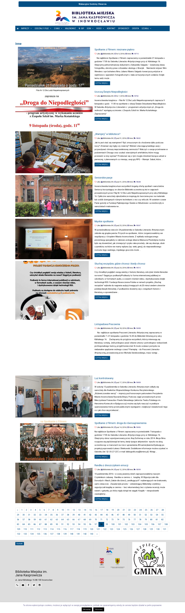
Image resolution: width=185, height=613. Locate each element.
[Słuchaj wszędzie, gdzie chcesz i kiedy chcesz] (52, 290)
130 (158, 529)
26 (151, 510)
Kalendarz (70, 28)
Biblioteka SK (108, 54)
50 (135, 515)
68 (85, 519)
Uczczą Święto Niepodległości (111, 91)
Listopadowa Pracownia (107, 324)
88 (46, 524)
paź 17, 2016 (121, 382)
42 (90, 515)
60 (40, 519)
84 (23, 524)
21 (124, 510)
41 (85, 515)
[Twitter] (34, 585)
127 (138, 529)
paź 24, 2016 (121, 268)
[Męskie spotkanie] (53, 239)
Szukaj (145, 28)
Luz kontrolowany (104, 378)
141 (78, 534)
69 (90, 519)
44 (101, 515)
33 (40, 515)
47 (118, 515)
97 (96, 524)
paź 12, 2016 (121, 469)
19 (113, 510)
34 (46, 515)
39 (73, 515)
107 (159, 524)
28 (163, 510)
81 (157, 519)
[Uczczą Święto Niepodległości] (53, 109)
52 (146, 515)
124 (118, 529)
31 (29, 515)
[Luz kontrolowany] (53, 396)
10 (63, 510)
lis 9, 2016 (120, 54)
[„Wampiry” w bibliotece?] (53, 152)
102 (126, 524)
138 (58, 534)
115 (58, 529)
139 (65, 534)
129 (151, 529)
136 (45, 534)
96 (90, 524)
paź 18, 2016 (121, 328)
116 (65, 529)
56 (18, 519)
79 (146, 519)
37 (62, 515)
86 (35, 524)
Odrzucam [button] (99, 609)
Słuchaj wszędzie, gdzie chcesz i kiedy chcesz (120, 263)
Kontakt (111, 28)
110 (25, 529)
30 (23, 515)
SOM (89, 28)
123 (111, 529)
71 (101, 519)
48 (123, 515)
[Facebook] (28, 585)
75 (123, 519)
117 (71, 529)
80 (151, 519)
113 (45, 529)
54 (157, 515)
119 (85, 529)
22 (129, 510)
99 (107, 524)
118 (78, 529)
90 (57, 524)
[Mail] (23, 585)
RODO (99, 28)
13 (79, 510)
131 (164, 529)
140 (71, 534)
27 (157, 510)
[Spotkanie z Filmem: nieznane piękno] (53, 67)
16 (96, 510)
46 (112, 515)
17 (101, 510)
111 (31, 529)
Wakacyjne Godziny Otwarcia (92, 4)
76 (129, 519)
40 (79, 515)
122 (104, 529)
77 (135, 519)
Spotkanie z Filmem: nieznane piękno (114, 49)
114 (51, 529)
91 (62, 524)
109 (18, 529)
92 (68, 524)
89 (51, 524)
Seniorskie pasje (103, 177)
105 (146, 524)
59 (35, 519)
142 (85, 534)
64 (62, 519)
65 (68, 519)
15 (90, 510)
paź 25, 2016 (121, 225)
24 (140, 510)
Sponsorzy (123, 28)
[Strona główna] (17, 28)
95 (85, 524)
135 (38, 534)
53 (151, 515)
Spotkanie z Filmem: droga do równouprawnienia (120, 423)
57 (23, 519)
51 (140, 515)
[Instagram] (40, 585)
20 (118, 510)
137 (51, 534)
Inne (129, 54)
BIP (82, 28)
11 (68, 510)
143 (91, 534)
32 (35, 515)
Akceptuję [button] (86, 609)
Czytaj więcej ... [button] (102, 82)
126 (131, 529)
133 (25, 534)
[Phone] (17, 585)
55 (162, 515)
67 (79, 519)
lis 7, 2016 (120, 96)
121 (98, 529)
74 (118, 519)
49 (129, 515)
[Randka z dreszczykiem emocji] (53, 483)
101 (119, 524)
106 (152, 524)
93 (73, 524)
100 (113, 524)
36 (57, 515)
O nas (57, 28)
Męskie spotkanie (104, 221)
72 (107, 519)
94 (79, 524)
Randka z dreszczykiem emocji (111, 465)
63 (57, 519)
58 (29, 519)
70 (96, 519)
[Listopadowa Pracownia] (53, 348)
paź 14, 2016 (121, 427)
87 (40, 524)
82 (162, 519)
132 (18, 534)
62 (51, 519)
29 (18, 515)
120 (91, 529)
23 (135, 510)
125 (124, 529)
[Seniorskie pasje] (53, 196)
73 (112, 519)
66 (73, 519)
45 (107, 515)
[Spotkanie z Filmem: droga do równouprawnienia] (53, 440)
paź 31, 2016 (121, 138)
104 (139, 524)
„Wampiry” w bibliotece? (107, 134)
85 (29, 524)
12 (74, 510)
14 (85, 510)
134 (31, 534)
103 (132, 524)
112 (38, 529)
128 (144, 529)
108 (166, 524)
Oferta (135, 28)
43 (96, 515)
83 (18, 524)
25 (146, 510)
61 (46, 519)
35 (51, 515)
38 (68, 515)
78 (140, 519)
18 (107, 510)
